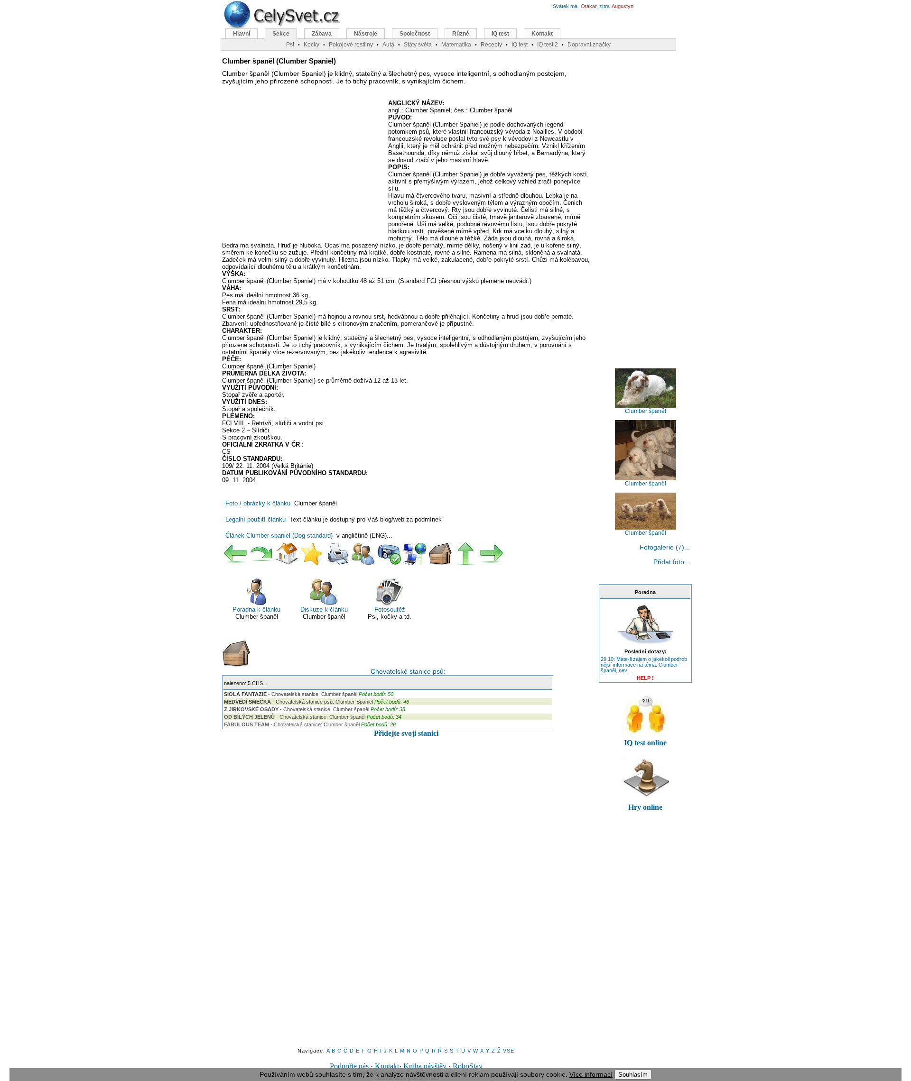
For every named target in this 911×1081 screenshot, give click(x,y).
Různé (460, 33)
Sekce (280, 33)
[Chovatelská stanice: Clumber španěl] (440, 554)
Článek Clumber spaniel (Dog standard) (279, 535)
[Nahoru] (466, 554)
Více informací (591, 1074)
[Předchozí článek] (235, 554)
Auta (388, 44)
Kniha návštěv (424, 1066)
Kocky (311, 44)
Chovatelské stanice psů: (406, 671)
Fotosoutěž (389, 609)
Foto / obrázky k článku (257, 503)
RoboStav (468, 1066)
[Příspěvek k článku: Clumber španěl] (389, 554)
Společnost (415, 33)
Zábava (322, 33)
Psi (290, 44)
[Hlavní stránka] (286, 554)
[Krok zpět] (261, 554)
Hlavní (241, 33)
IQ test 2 (547, 44)
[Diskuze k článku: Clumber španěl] (363, 554)
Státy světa (418, 44)
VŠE (508, 1051)
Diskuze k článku (324, 609)
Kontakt (387, 1066)
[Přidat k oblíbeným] (312, 554)
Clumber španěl (645, 411)
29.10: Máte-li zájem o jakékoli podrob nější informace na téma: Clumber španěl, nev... (644, 664)
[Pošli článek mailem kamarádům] (415, 554)
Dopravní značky (589, 44)
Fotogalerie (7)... (665, 547)
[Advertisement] (301, 168)
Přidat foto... (671, 562)
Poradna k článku (256, 609)
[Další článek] (491, 554)
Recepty (491, 44)
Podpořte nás (349, 1066)
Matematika (456, 44)
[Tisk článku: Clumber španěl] (338, 554)
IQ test (500, 33)
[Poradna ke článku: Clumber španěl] (645, 644)
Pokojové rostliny (351, 44)
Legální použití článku (255, 519)
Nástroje (365, 33)
